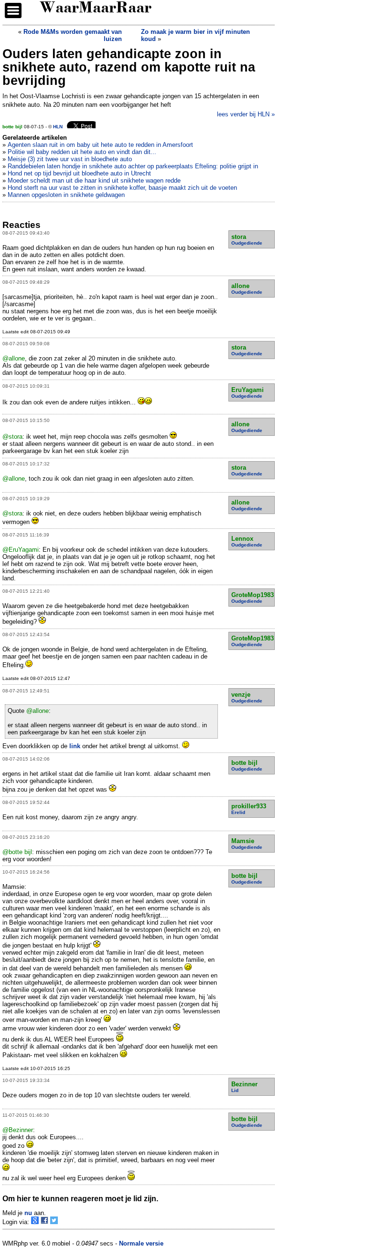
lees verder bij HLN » (246, 114)
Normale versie (141, 1243)
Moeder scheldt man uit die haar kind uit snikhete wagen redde (94, 180)
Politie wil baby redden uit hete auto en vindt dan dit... (82, 151)
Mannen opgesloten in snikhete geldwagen (66, 194)
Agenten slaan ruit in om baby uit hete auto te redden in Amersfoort (100, 144)
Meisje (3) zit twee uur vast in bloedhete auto (70, 159)
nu (28, 1212)
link (74, 746)
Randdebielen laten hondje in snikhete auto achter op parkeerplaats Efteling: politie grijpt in (133, 166)
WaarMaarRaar (95, 8)
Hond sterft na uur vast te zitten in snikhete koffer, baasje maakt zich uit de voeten (122, 187)
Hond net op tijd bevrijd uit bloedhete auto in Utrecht (79, 173)
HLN (58, 126)
